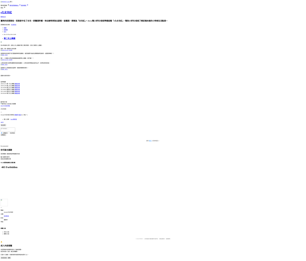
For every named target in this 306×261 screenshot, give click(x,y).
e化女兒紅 (6, 12)
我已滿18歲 (4, 257)
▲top (2, 122)
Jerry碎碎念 (14, 119)
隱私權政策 (162, 238)
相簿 (5, 28)
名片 (5, 31)
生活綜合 (13, 24)
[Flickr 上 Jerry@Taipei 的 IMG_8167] (4, 64)
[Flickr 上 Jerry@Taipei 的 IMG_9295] (4, 55)
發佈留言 (3, 135)
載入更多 (3, 125)
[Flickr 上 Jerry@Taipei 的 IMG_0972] (4, 69)
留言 (20, 115)
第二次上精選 (9, 38)
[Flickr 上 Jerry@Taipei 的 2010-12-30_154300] (6, 59)
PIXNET (141, 238)
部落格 (6, 29)
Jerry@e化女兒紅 (5, 105)
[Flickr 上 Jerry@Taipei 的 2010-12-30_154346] (6, 50)
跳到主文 (3, 16)
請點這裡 (17, 83)
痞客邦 (16, 115)
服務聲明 (168, 238)
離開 (9, 257)
